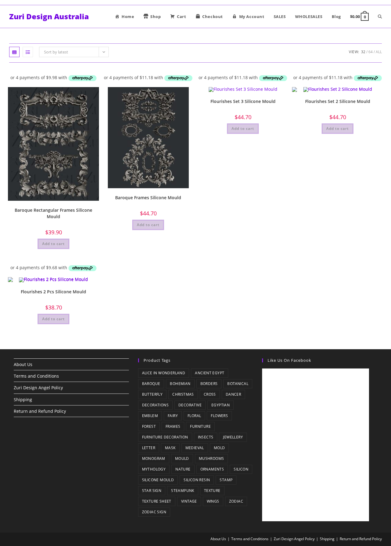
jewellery (233, 437)
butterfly (152, 394)
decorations (155, 405)
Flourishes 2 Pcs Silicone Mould (53, 292)
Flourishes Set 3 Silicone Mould (243, 101)
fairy (173, 415)
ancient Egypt (209, 373)
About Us (23, 364)
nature (182, 469)
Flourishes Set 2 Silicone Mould (337, 101)
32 (363, 51)
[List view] (28, 52)
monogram (153, 458)
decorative (190, 405)
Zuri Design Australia (49, 16)
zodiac (236, 501)
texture (212, 490)
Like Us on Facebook (289, 360)
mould (182, 458)
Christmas (183, 394)
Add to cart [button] (53, 243)
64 (370, 51)
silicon (241, 469)
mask (170, 447)
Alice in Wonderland (163, 373)
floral (194, 415)
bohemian (180, 383)
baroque (151, 383)
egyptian (220, 405)
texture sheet (156, 501)
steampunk (182, 490)
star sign (152, 490)
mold (219, 447)
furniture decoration (165, 437)
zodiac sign (154, 512)
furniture (200, 426)
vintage (189, 501)
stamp (226, 479)
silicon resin (197, 479)
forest (149, 426)
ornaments (212, 469)
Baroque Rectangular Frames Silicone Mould (53, 213)
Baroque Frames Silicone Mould (148, 197)
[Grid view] (14, 52)
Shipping (23, 399)
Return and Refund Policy (40, 411)
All (379, 51)
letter (148, 447)
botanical (237, 383)
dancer (233, 394)
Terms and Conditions (36, 376)
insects (206, 437)
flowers (219, 415)
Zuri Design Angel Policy (38, 387)
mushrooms (211, 458)
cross (210, 394)
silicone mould (158, 479)
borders (209, 383)
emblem (150, 415)
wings (213, 501)
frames (173, 426)
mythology (154, 469)
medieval (194, 447)
